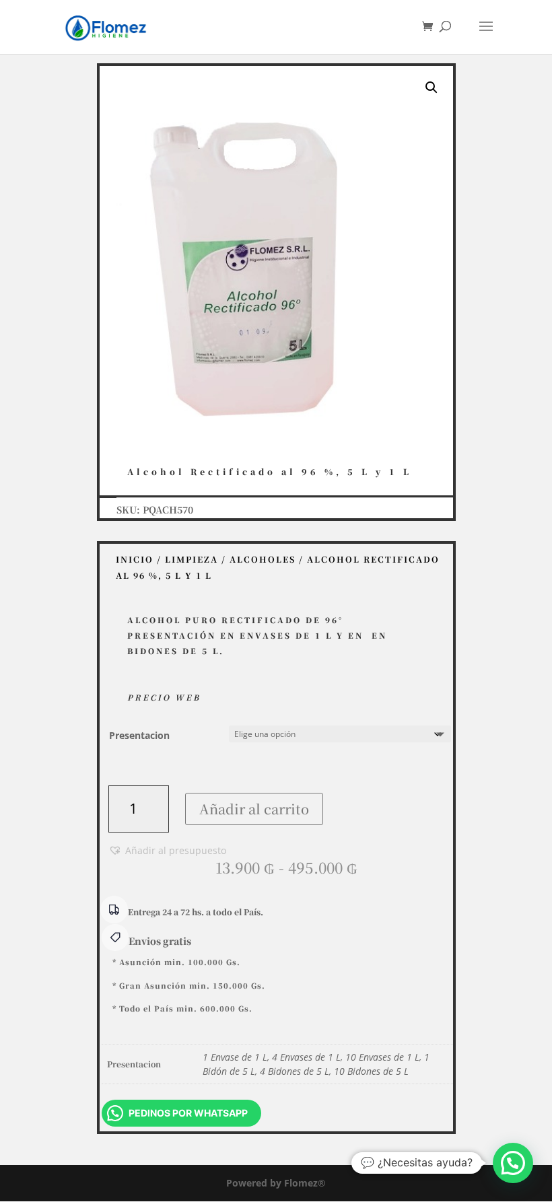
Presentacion (139, 735)
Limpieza (191, 559)
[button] (431, 87)
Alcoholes (263, 559)
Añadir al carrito (254, 808)
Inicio (134, 559)
